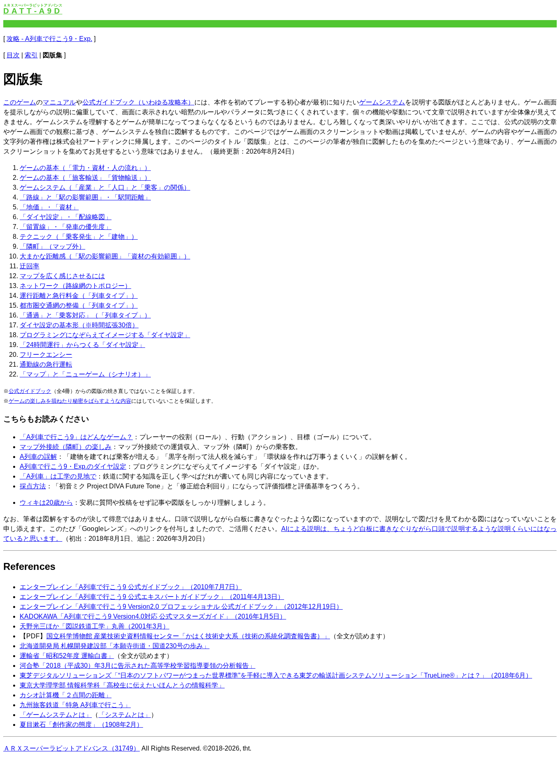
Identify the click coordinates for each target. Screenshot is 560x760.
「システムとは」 (124, 714)
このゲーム (19, 102)
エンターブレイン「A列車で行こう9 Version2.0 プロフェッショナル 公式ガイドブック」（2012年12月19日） (181, 606)
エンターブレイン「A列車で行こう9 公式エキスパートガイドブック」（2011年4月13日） (152, 596)
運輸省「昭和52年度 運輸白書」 (67, 655)
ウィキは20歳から (46, 502)
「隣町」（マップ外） (52, 246)
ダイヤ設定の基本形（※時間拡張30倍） (79, 325)
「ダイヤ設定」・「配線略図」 (66, 216)
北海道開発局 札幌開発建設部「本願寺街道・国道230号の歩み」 (114, 645)
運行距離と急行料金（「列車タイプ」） (79, 295)
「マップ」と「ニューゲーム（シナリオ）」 (85, 374)
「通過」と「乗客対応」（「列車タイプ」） (85, 315)
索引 (31, 55)
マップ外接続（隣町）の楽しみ (66, 446)
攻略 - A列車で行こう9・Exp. (49, 38)
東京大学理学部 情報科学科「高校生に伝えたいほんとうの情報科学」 (122, 685)
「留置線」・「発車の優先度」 (66, 226)
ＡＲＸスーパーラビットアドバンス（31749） (71, 748)
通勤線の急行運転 (46, 364)
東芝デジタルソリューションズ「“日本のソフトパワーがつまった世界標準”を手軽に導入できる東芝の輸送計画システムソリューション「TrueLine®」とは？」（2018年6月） (276, 675)
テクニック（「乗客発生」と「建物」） (79, 236)
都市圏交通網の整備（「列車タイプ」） (79, 305)
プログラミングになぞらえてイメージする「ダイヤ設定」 (105, 334)
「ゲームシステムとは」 (56, 714)
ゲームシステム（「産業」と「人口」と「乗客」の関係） (105, 187)
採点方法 (33, 486)
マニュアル (59, 102)
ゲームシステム (382, 102)
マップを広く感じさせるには (62, 275)
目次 (13, 55)
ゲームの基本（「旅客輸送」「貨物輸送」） (85, 177)
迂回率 (29, 266)
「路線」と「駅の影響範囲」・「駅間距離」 (85, 197)
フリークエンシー (46, 354)
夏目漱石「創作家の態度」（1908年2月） (81, 724)
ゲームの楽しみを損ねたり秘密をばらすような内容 (70, 401)
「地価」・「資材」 (49, 207)
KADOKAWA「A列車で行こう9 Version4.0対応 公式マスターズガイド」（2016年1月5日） (153, 616)
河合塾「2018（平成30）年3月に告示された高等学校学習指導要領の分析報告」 (137, 665)
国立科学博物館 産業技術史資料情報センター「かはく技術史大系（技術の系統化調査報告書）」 (188, 636)
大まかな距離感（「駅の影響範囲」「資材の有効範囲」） (105, 256)
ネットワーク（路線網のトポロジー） (75, 285)
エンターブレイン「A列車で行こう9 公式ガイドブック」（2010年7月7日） (131, 586)
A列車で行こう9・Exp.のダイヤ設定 (73, 466)
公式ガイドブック (30, 391)
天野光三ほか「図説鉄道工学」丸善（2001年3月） (94, 626)
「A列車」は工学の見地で (58, 476)
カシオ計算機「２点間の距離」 (66, 695)
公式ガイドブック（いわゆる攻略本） (138, 102)
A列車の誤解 (38, 456)
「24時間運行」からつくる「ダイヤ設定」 (82, 344)
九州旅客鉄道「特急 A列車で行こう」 (75, 704)
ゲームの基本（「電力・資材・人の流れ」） (85, 167)
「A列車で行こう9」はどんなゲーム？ (76, 436)
